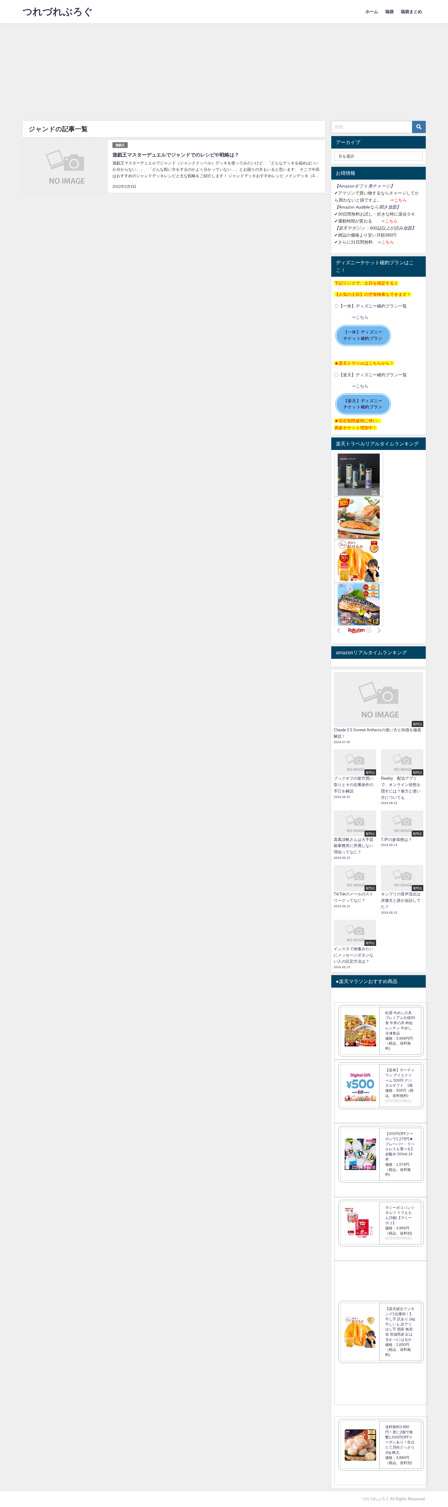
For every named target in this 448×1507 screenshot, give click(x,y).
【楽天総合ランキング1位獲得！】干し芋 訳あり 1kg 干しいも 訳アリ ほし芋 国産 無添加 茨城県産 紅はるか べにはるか (400, 1324)
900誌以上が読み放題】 (393, 228)
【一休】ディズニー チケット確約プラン (363, 335)
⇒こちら (351, 317)
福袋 (389, 11)
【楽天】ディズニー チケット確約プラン (363, 404)
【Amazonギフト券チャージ (362, 186)
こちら (400, 200)
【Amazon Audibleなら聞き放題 (365, 207)
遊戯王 (120, 145)
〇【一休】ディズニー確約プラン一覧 (370, 306)
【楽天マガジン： (352, 228)
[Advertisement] (224, 69)
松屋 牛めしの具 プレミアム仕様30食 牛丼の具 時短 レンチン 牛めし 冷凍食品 (400, 1023)
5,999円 (402, 1038)
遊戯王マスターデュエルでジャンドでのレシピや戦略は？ (175, 154)
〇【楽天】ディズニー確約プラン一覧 (370, 375)
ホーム (371, 11)
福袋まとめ (411, 11)
